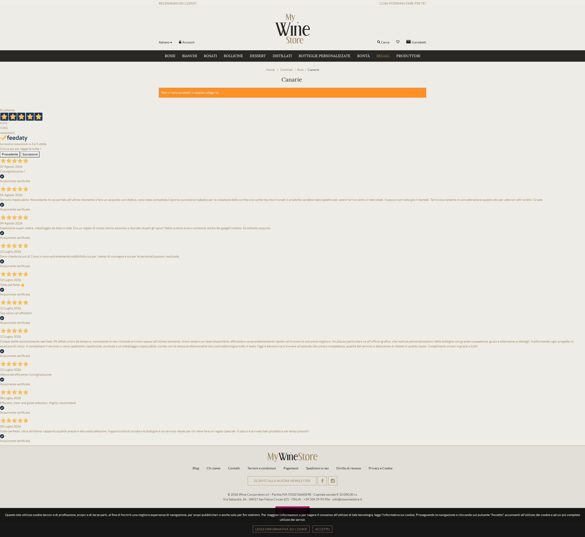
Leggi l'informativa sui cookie (281, 529)
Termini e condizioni (261, 468)
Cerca (385, 42)
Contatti (234, 468)
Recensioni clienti (177, 3)
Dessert (258, 56)
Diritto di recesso (348, 468)
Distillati (282, 56)
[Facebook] (322, 480)
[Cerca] (378, 42)
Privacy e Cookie (380, 468)
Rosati (210, 56)
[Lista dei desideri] (397, 42)
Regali (383, 56)
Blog (196, 468)
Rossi (170, 56)
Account (188, 42)
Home (270, 70)
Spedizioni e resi (317, 468)
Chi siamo (214, 468)
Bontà (363, 56)
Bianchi (189, 56)
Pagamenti (291, 468)
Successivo (30, 154)
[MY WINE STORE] (292, 28)
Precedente (10, 154)
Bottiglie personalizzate (324, 56)
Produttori (408, 56)
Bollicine (233, 56)
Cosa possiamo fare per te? (403, 3)
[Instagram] (332, 480)
